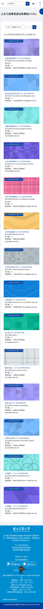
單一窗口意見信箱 (21, 545)
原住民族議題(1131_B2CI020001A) (17, 232)
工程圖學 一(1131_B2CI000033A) (16, 506)
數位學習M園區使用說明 (21, 550)
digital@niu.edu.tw (25, 585)
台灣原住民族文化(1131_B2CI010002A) (18, 267)
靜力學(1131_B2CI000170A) (14, 333)
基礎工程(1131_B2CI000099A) (15, 403)
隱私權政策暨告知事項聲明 (21, 548)
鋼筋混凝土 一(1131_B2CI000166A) (17, 368)
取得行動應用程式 (21, 560)
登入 (40, 3)
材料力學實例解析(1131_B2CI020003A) (18, 197)
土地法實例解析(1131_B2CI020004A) (18, 161)
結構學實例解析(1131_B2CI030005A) (18, 58)
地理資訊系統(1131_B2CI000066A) (17, 438)
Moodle (10, 599)
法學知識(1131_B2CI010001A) (15, 300)
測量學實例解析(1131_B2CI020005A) (18, 126)
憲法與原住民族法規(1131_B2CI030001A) (19, 94)
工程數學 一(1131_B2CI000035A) (16, 473)
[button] (34, 3)
